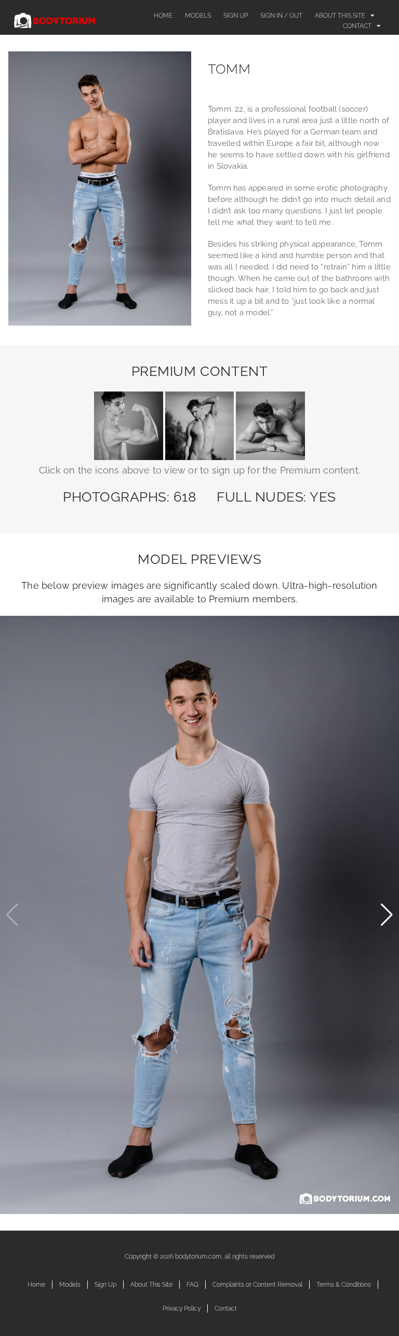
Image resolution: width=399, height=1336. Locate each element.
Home (163, 15)
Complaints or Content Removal (257, 1284)
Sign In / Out (281, 15)
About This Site (340, 15)
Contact (357, 26)
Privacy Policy (182, 1308)
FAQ (192, 1284)
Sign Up (235, 15)
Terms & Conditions (343, 1284)
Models (198, 15)
